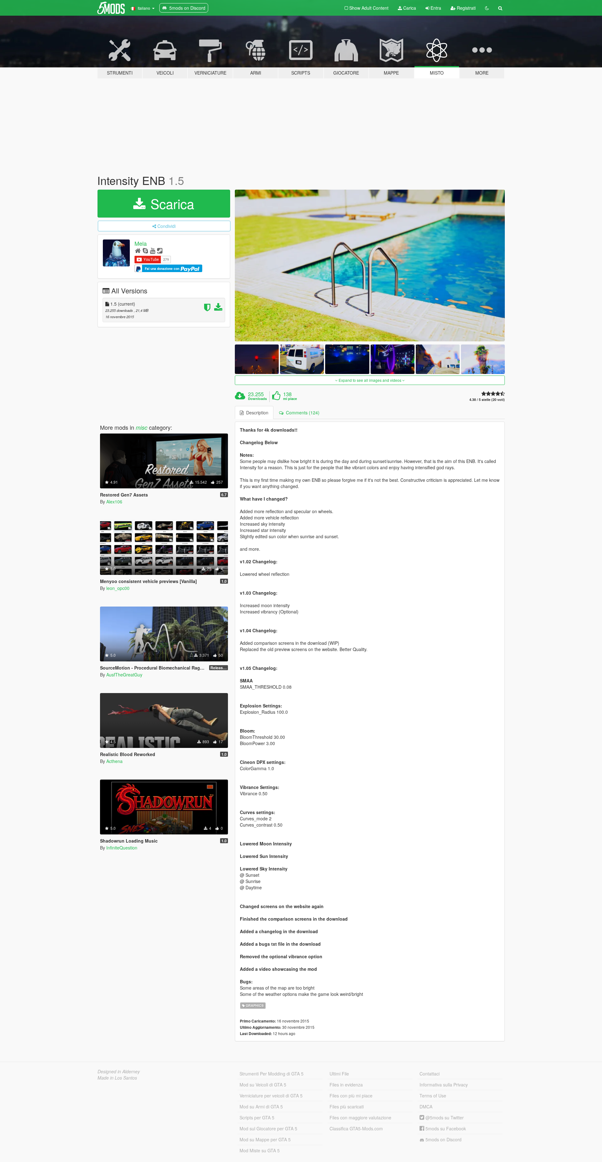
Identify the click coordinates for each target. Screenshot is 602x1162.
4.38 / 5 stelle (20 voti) (487, 399)
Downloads (257, 399)
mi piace (290, 399)
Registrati (466, 8)
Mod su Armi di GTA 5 (261, 1106)
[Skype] (145, 250)
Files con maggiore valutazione (360, 1117)
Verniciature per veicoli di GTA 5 (271, 1095)
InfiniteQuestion (121, 847)
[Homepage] (138, 250)
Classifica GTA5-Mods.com (356, 1128)
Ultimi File (339, 1073)
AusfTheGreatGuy (124, 674)
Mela (141, 243)
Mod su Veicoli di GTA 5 (263, 1084)
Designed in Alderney (119, 1071)
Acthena (114, 761)
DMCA (426, 1106)
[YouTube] (153, 250)
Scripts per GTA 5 (257, 1117)
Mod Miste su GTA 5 (260, 1150)
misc (141, 427)
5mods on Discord (443, 1139)
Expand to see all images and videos (370, 380)
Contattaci (430, 1073)
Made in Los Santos (117, 1078)
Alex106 (114, 501)
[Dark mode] (487, 8)
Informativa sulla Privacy (444, 1084)
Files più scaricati (347, 1106)
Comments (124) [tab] (301, 412)
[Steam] (160, 250)
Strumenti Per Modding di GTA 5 (272, 1073)
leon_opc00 (117, 588)
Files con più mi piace (351, 1095)
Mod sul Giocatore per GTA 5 (268, 1128)
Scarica (170, 203)
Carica (409, 8)
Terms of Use (433, 1095)
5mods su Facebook (445, 1128)
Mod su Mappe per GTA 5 (265, 1139)
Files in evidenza (346, 1084)
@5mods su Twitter (444, 1117)
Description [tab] (256, 412)
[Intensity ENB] (370, 266)
